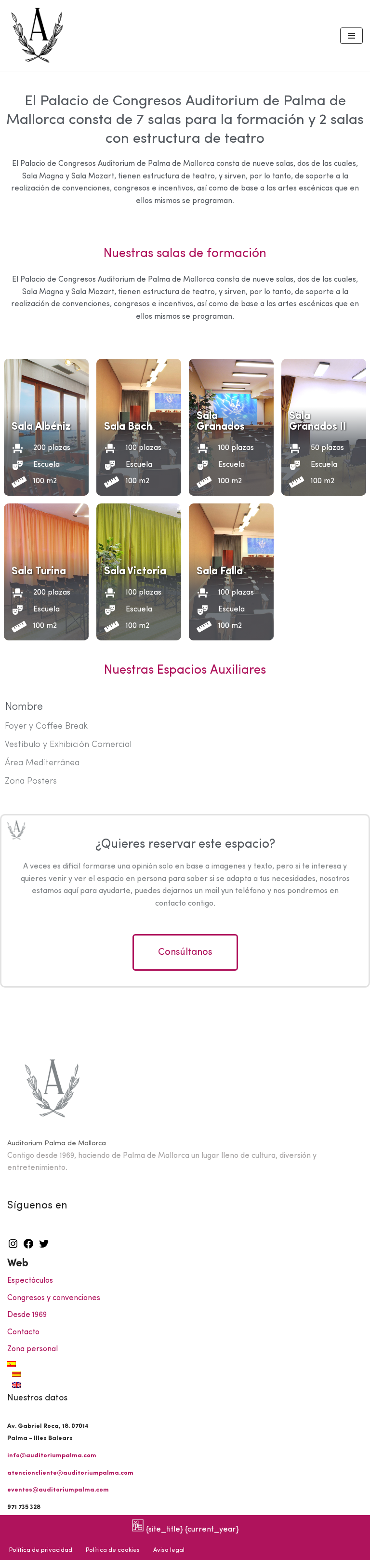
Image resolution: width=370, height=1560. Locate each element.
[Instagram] (13, 1247)
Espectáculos (30, 1281)
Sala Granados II (317, 422)
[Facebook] (28, 1247)
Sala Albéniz (41, 427)
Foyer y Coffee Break (46, 726)
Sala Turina (39, 571)
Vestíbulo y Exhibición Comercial (68, 744)
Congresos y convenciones (53, 1298)
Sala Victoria (135, 571)
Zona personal (32, 1349)
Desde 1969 (27, 1315)
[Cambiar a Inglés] (187, 1385)
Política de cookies (113, 1550)
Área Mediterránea (42, 763)
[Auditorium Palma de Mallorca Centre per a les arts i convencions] (38, 36)
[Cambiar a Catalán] (187, 1374)
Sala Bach (128, 427)
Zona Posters (31, 781)
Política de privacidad (40, 1550)
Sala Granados (221, 422)
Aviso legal (169, 1550)
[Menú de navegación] (351, 35)
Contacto (23, 1332)
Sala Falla (220, 571)
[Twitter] (44, 1247)
